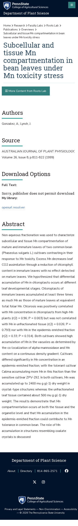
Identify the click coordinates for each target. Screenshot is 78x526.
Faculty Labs (35, 25)
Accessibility (70, 509)
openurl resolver (13, 207)
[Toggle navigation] (71, 5)
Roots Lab (52, 25)
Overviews (27, 29)
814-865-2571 (47, 472)
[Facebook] (67, 471)
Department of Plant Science (26, 13)
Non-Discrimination (49, 509)
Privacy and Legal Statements (20, 509)
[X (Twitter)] (35, 482)
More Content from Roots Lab (27, 91)
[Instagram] (43, 482)
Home (7, 25)
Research (19, 25)
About (11, 471)
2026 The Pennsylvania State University (42, 512)
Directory (26, 471)
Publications (10, 29)
